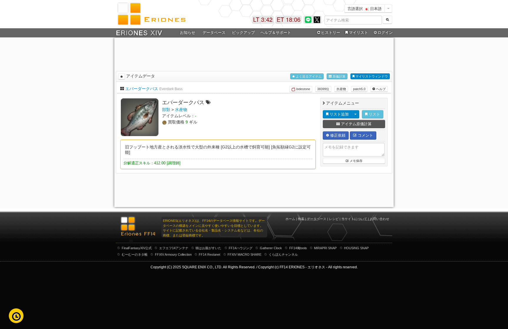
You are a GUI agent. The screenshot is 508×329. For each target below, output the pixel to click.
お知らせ (187, 32)
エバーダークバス (141, 88)
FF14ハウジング (241, 248)
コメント (365, 135)
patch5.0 (359, 89)
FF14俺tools (298, 248)
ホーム (290, 219)
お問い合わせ (379, 219)
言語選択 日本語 (364, 8)
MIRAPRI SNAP (325, 248)
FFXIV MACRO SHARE (244, 254)
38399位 (323, 89)
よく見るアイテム (308, 76)
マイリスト (358, 32)
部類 (166, 109)
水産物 (341, 89)
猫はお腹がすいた (208, 248)
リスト (373, 114)
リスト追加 (338, 114)
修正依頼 (337, 135)
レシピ (334, 219)
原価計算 (338, 76)
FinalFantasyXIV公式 (137, 248)
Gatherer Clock (271, 248)
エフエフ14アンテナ (173, 248)
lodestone (302, 89)
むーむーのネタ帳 (135, 254)
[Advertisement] (254, 53)
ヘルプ (380, 89)
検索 (301, 219)
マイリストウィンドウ (371, 76)
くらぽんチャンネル (283, 254)
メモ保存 (355, 161)
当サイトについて (354, 219)
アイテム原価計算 (356, 124)
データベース (316, 219)
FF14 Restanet (209, 254)
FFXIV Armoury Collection (173, 254)
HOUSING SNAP (356, 248)
